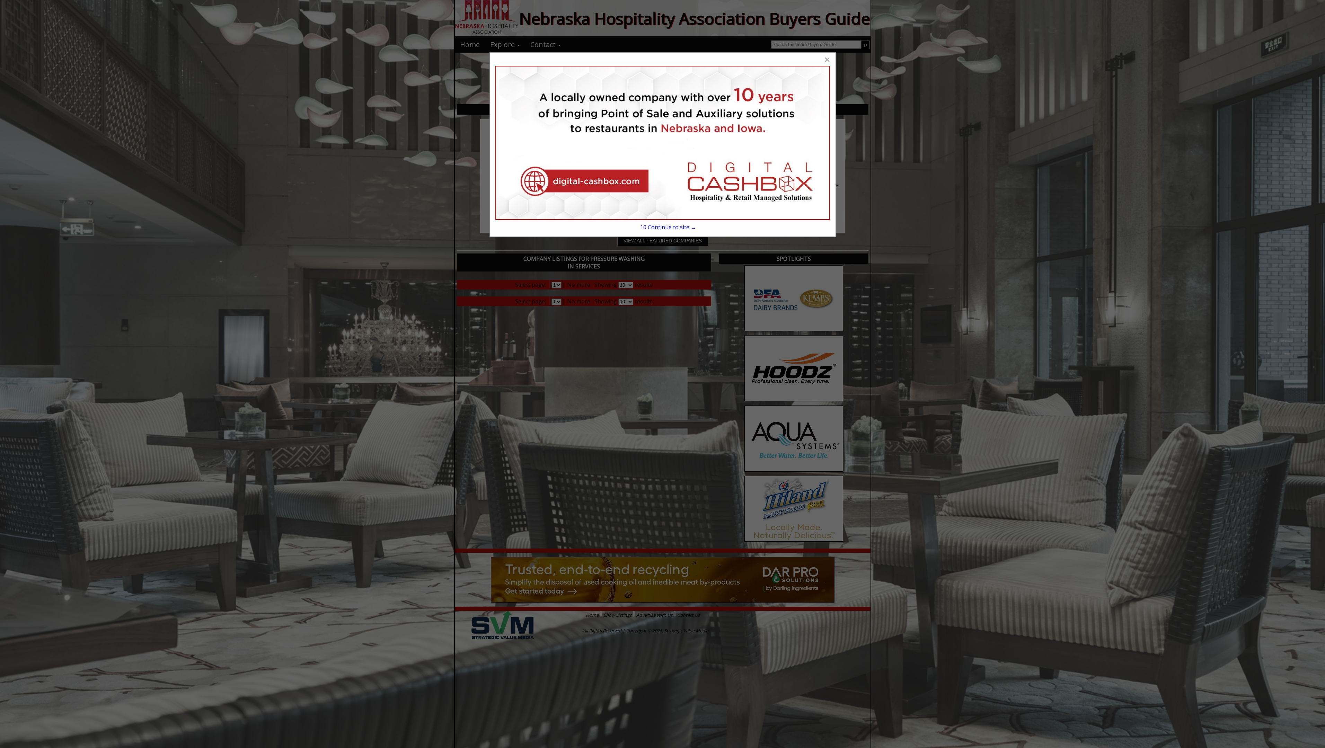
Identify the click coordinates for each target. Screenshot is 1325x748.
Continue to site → (668, 227)
